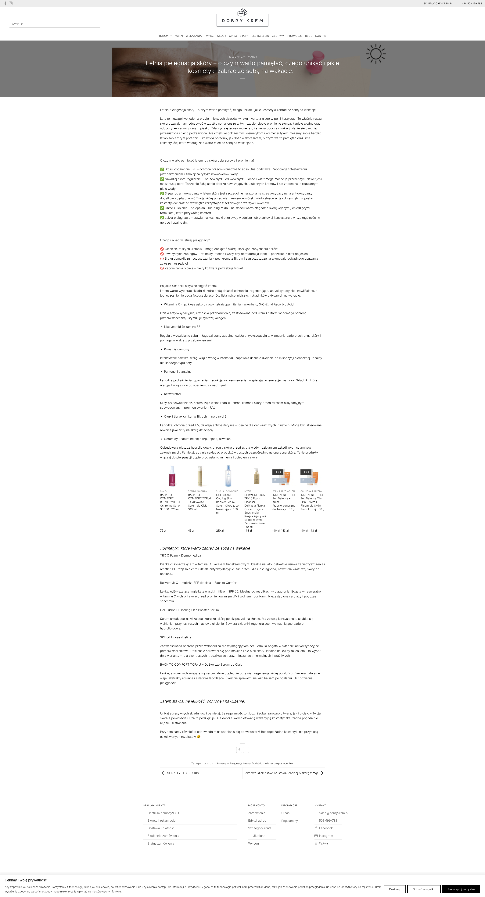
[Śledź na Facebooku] (5, 4)
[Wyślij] (104, 23)
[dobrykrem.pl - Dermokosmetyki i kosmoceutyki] (242, 19)
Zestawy (278, 35)
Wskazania (194, 35)
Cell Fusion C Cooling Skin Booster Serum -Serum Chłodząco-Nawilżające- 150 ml (228, 503)
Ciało (233, 35)
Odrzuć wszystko (424, 889)
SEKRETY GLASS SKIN (182, 773)
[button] (466, 24)
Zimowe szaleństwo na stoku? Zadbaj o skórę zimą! (282, 773)
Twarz (209, 35)
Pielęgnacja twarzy (242, 56)
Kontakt (321, 35)
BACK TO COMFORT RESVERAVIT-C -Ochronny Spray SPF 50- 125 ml (171, 502)
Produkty (164, 35)
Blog (308, 35)
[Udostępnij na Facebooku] (239, 750)
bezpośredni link (283, 763)
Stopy (244, 35)
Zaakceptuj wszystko (461, 889)
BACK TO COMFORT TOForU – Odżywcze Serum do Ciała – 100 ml (200, 502)
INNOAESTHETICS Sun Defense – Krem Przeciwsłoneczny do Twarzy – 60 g (284, 502)
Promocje (294, 35)
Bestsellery (260, 35)
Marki (179, 35)
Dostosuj (394, 889)
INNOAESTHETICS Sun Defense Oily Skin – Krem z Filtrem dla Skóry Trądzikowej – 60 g (312, 502)
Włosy (221, 35)
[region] (242, 885)
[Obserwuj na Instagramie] (11, 4)
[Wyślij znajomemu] (246, 750)
